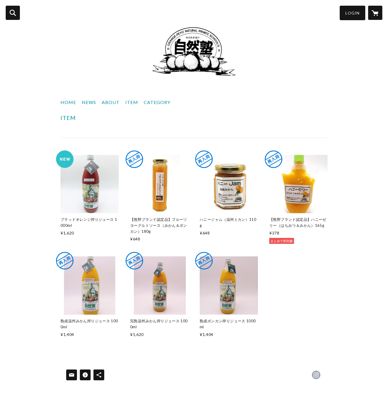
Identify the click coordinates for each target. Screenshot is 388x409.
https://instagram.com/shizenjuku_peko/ (316, 375)
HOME (68, 102)
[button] (352, 13)
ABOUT (111, 102)
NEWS (89, 102)
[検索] (13, 13)
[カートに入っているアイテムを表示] (375, 13)
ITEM (131, 102)
